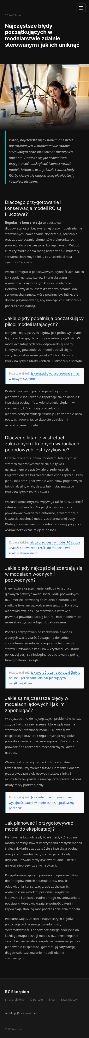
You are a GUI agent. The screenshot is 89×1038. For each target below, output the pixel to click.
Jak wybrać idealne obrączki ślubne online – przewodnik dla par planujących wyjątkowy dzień (44, 678)
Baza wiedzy (68, 999)
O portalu (36, 999)
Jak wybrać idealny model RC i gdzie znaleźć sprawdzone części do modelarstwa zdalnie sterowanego (44, 547)
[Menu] (81, 7)
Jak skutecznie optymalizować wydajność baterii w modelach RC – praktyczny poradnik (41, 802)
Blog (52, 999)
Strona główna (14, 999)
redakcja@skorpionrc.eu (21, 1013)
